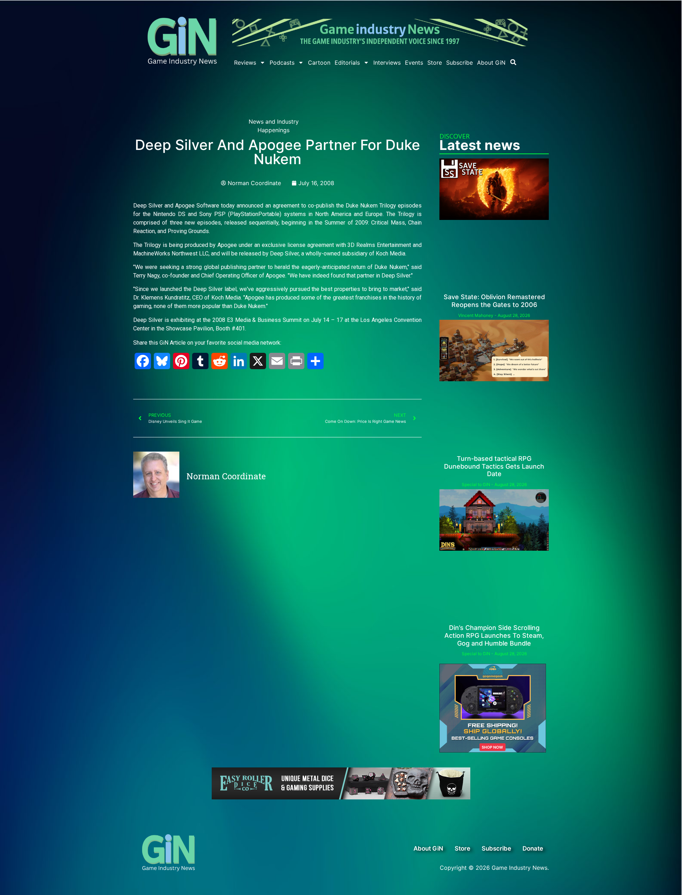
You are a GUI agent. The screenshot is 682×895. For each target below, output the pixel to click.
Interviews (387, 62)
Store (434, 62)
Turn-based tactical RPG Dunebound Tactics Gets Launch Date (494, 466)
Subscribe (459, 62)
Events (414, 62)
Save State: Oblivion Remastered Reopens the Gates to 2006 (494, 300)
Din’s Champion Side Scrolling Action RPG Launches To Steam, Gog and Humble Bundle (494, 635)
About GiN (491, 62)
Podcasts (282, 62)
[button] (513, 62)
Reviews (245, 62)
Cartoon (319, 62)
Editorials (347, 62)
